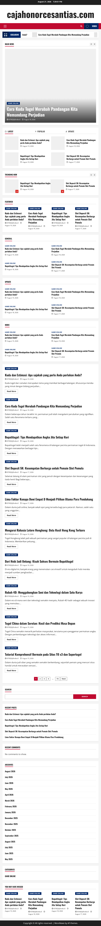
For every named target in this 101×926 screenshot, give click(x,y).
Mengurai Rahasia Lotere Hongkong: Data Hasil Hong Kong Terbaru (45, 530)
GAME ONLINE (13, 103)
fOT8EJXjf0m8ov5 (14, 120)
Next (64, 679)
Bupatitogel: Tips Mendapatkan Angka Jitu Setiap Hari (11, 159)
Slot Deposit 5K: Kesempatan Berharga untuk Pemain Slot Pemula (58, 159)
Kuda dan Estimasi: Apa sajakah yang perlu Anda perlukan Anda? (11, 143)
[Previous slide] (91, 44)
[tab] (20, 132)
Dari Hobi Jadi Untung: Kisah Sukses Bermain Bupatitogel (39, 561)
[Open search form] (81, 26)
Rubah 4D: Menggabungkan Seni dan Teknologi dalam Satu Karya (43, 592)
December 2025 (11, 818)
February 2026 (11, 806)
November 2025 (11, 824)
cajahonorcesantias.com (50, 14)
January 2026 (10, 812)
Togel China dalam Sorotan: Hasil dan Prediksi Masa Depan (40, 623)
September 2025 (11, 835)
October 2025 (10, 829)
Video (94, 26)
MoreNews (59, 923)
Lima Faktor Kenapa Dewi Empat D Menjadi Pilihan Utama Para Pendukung (57, 186)
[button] (5, 26)
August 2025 (10, 841)
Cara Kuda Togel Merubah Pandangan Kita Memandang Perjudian (49, 34)
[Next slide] (94, 44)
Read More (12, 391)
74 (58, 679)
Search (8, 689)
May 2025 (9, 859)
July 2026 (9, 777)
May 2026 (9, 788)
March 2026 (9, 800)
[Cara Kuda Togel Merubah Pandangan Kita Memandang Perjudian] (50, 86)
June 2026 (9, 783)
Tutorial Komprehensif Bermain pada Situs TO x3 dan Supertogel (43, 654)
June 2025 (9, 853)
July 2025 (9, 847)
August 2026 (10, 771)
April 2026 (9, 794)
